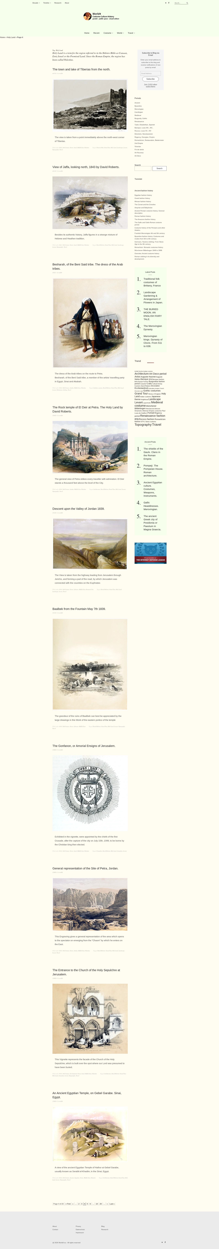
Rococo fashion (146, 419)
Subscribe (150, 79)
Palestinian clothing (62, 390)
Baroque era (146, 379)
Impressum (80, 1232)
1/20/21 (54, 415)
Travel (130, 33)
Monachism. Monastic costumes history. (149, 247)
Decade (35, 3)
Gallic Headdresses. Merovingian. (151, 506)
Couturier (143, 384)
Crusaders (99, 851)
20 (101, 1204)
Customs (138, 386)
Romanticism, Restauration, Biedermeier (149, 140)
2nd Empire (139, 143)
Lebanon (76, 589)
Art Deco (138, 156)
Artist (137, 376)
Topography (55, 149)
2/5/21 (54, 272)
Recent (96, 33)
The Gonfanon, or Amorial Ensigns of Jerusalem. (83, 746)
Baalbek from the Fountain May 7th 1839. (79, 609)
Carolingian (139, 112)
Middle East (80, 147)
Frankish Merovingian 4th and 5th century (150, 233)
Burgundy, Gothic (141, 118)
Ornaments (138, 411)
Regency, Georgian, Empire (145, 137)
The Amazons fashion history (145, 219)
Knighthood (144, 399)
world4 (61, 73)
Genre (71, 147)
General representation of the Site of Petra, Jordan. (85, 868)
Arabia (72, 388)
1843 (60, 245)
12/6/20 (54, 750)
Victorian (138, 146)
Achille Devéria (139, 371)
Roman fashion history (143, 216)
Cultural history (157, 384)
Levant (125, 147)
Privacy (78, 1226)
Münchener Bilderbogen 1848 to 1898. (148, 250)
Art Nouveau (139, 153)
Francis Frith (100, 147)
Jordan (72, 489)
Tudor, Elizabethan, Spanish (145, 125)
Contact (55, 1229)
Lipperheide (147, 403)
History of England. (154, 394)
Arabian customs (98, 388)
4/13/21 (54, 171)
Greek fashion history (142, 198)
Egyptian (77, 1178)
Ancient (72, 1178)
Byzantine (138, 106)
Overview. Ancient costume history (147, 253)
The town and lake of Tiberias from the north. (81, 69)
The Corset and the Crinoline (145, 204)
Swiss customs (150, 421)
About (67, 3)
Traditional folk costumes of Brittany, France (152, 282)
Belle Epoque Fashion (141, 381)
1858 (60, 147)
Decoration (155, 386)
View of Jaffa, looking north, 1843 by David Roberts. (85, 167)
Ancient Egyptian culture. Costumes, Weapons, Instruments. (153, 489)
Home (86, 33)
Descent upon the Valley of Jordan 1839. (78, 508)
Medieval (138, 115)
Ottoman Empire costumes (152, 411)
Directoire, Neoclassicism (144, 134)
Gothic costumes (151, 390)
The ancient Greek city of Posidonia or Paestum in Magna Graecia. (152, 523)
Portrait (150, 413)
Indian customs (145, 397)
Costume (107, 33)
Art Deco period (157, 373)
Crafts (149, 384)
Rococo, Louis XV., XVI (143, 131)
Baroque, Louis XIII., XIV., (144, 128)
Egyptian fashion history (143, 195)
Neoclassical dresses (153, 408)
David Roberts (100, 245)
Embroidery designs (153, 388)
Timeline (46, 3)
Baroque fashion (158, 379)
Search (138, 165)
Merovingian (139, 109)
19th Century (65, 147)
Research (57, 3)
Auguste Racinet (148, 377)
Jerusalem (119, 851)
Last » (112, 1204)
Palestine (86, 147)
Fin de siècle (139, 149)
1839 (60, 388)
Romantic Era (89, 589)
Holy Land (11, 37)
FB (168, 3)
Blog (102, 1226)
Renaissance (139, 121)
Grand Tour (107, 147)
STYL (143, 421)
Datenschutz (80, 1229)
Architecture (97, 489)
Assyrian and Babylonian (143, 208)
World (119, 33)
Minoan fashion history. (143, 201)
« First (67, 1204)
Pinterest (165, 3)
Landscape (120, 147)
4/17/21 (54, 73)
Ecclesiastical (73, 1073)
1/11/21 (54, 513)
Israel (75, 147)
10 (97, 1204)
